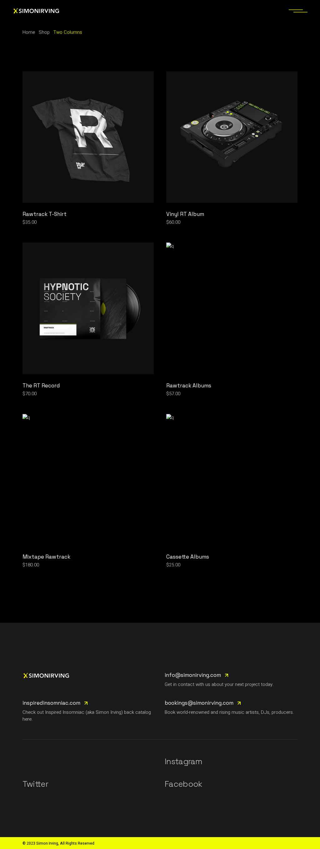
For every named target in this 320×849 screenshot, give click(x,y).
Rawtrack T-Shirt (44, 214)
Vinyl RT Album (185, 214)
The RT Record (41, 385)
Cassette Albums (187, 556)
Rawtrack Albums (188, 385)
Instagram (183, 761)
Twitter (35, 784)
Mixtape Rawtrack (46, 556)
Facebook (183, 784)
